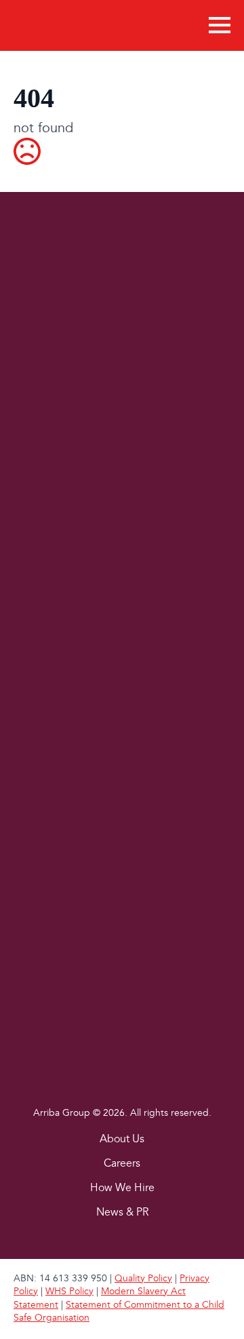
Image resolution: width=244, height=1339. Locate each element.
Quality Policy (143, 1278)
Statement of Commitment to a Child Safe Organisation (119, 1312)
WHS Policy (69, 1291)
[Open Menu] (219, 25)
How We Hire (122, 1188)
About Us (122, 1139)
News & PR (122, 1212)
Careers (122, 1164)
